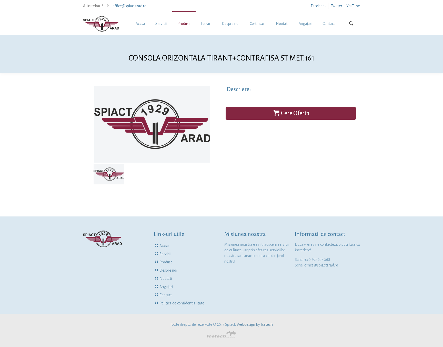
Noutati (165, 278)
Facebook (319, 6)
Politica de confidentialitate (181, 303)
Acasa (164, 246)
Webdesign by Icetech (255, 324)
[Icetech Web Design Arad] (221, 336)
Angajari (166, 287)
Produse (166, 262)
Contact (165, 295)
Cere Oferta (295, 113)
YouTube (353, 6)
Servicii (165, 254)
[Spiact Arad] (101, 23)
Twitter (336, 6)
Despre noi (168, 270)
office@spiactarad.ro (129, 6)
